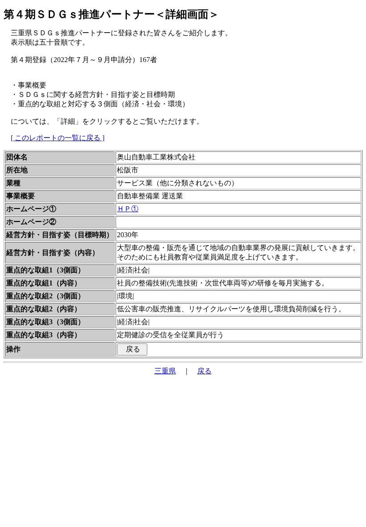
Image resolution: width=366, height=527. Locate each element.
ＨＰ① (127, 209)
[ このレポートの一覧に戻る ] (57, 138)
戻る (204, 371)
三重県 (165, 371)
